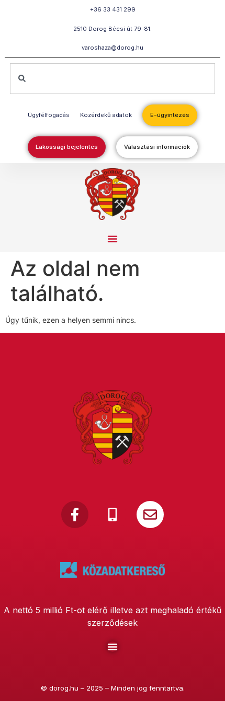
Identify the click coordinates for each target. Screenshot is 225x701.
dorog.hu (63, 688)
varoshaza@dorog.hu (112, 47)
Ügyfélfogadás (49, 115)
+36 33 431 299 (113, 9)
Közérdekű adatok (106, 115)
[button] (112, 239)
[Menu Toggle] (112, 646)
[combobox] (113, 78)
